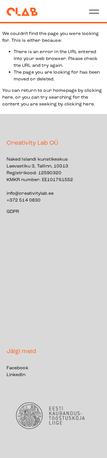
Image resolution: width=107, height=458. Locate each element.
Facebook (18, 367)
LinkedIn (16, 374)
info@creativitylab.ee (30, 193)
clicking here (79, 104)
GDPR (13, 211)
